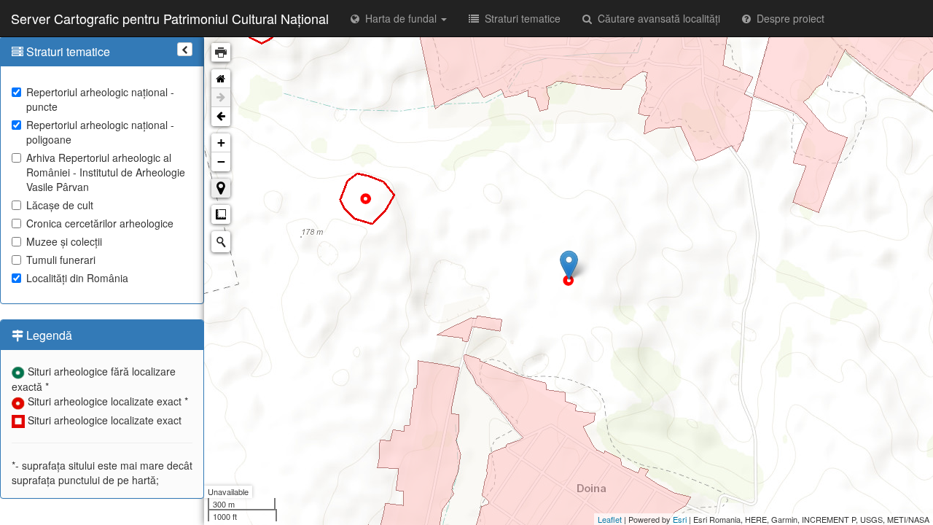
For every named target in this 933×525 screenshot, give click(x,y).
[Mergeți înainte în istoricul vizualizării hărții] (220, 97)
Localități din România (77, 278)
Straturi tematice (520, 18)
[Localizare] (220, 188)
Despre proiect (787, 18)
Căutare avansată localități (656, 18)
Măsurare (220, 214)
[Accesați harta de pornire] (220, 78)
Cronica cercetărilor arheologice (99, 223)
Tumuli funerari (60, 259)
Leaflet (610, 519)
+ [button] (221, 142)
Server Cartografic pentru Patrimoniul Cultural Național (170, 18)
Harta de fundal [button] (399, 18)
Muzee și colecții (64, 241)
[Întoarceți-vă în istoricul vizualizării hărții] (220, 116)
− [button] (221, 161)
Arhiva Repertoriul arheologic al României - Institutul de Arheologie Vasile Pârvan (105, 172)
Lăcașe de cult (59, 205)
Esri (680, 519)
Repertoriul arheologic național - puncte (100, 99)
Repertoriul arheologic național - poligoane (100, 132)
